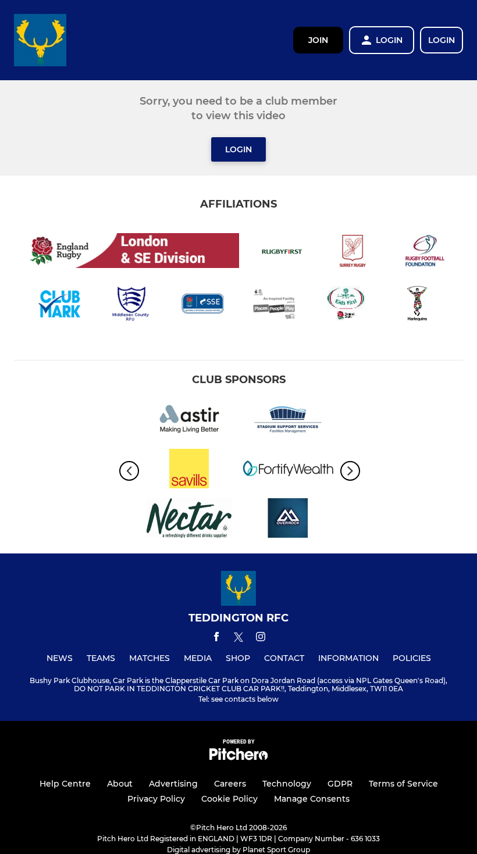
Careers (230, 783)
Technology (286, 783)
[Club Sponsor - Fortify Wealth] (287, 470)
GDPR (340, 783)
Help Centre (65, 783)
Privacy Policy (156, 799)
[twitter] (238, 639)
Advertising (173, 783)
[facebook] (216, 638)
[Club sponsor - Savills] (189, 470)
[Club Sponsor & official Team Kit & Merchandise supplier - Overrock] (287, 520)
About (120, 783)
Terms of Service (403, 783)
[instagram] (260, 638)
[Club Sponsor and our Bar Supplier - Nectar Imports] (189, 520)
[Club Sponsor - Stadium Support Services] (287, 421)
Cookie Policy (229, 799)
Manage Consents (312, 799)
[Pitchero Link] (238, 757)
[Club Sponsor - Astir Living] (189, 421)
